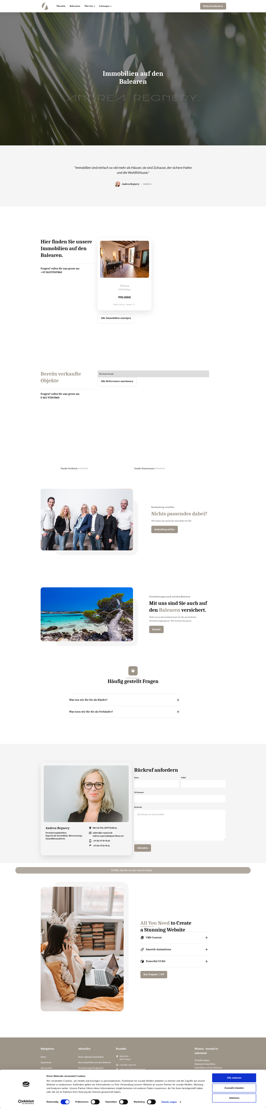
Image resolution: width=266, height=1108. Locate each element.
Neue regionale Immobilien (91, 1056)
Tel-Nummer (139, 792)
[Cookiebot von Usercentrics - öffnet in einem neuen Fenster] (26, 1102)
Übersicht (60, 6)
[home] (45, 6)
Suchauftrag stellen (164, 529)
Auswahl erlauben (234, 1088)
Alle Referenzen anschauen (117, 381)
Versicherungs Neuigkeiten (91, 1068)
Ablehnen (234, 1098)
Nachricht (138, 807)
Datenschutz (46, 1068)
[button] (89, 6)
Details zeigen (169, 1102)
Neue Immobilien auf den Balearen (94, 1062)
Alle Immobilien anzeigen (116, 318)
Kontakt (156, 629)
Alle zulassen (234, 1077)
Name (136, 778)
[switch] (95, 1101)
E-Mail (183, 778)
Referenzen (75, 6)
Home (43, 1056)
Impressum (46, 1062)
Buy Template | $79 (153, 974)
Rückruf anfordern (213, 6)
